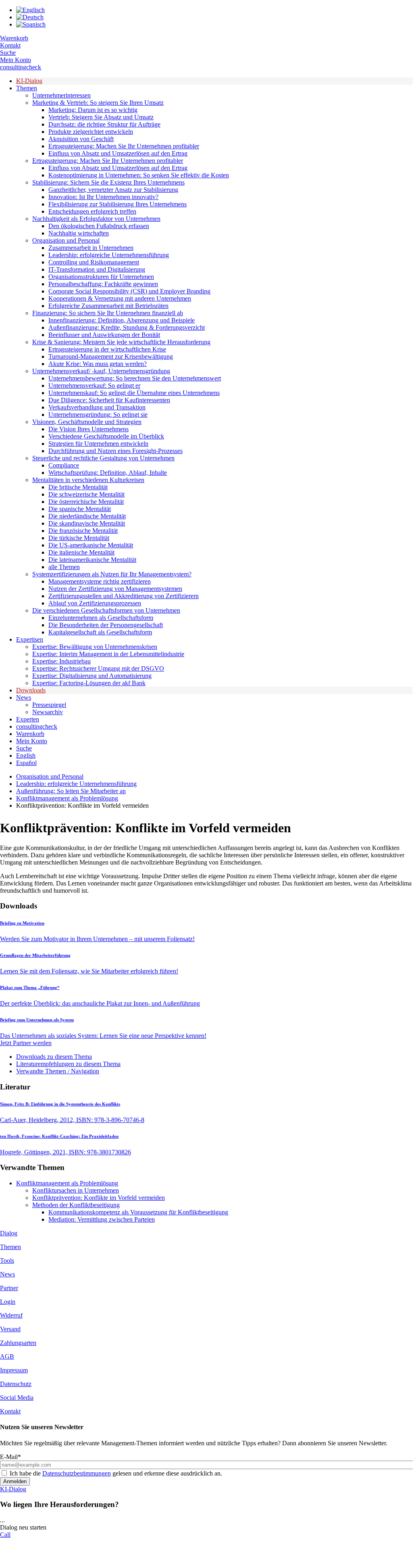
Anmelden (15, 1481)
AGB (7, 1356)
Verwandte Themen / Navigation (57, 1071)
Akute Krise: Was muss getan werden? (97, 363)
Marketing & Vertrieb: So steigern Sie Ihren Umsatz (98, 102)
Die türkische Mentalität (78, 537)
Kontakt (10, 45)
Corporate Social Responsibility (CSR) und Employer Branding (129, 291)
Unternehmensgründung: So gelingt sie (98, 414)
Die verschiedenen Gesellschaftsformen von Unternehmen (106, 610)
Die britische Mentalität (78, 487)
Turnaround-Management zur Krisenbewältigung (110, 356)
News (23, 697)
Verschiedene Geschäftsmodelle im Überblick (106, 436)
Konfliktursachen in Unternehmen (75, 1190)
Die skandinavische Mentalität (86, 523)
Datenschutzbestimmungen (76, 1473)
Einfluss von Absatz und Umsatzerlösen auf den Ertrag (117, 153)
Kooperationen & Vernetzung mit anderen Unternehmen (119, 298)
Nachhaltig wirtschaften (78, 233)
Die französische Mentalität (83, 530)
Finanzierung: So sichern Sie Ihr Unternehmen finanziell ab (107, 313)
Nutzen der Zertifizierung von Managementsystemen (115, 588)
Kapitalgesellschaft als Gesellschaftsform (100, 632)
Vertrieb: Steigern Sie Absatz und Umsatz (101, 117)
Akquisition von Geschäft (81, 138)
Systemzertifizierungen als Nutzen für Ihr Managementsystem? (111, 574)
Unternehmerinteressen (61, 95)
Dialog (8, 1233)
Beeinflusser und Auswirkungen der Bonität (104, 334)
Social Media (16, 1397)
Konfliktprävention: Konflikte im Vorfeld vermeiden (98, 1197)
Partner (9, 1287)
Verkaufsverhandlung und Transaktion (97, 407)
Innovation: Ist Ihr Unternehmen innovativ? (103, 196)
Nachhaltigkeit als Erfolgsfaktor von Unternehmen (96, 218)
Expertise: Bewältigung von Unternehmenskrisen (94, 646)
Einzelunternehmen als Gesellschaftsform (100, 617)
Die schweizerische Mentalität (86, 494)
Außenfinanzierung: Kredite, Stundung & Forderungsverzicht (126, 327)
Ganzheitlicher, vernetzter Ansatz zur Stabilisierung (113, 189)
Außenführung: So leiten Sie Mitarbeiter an (71, 791)
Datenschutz (15, 1383)
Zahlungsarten (18, 1342)
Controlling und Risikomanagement (93, 262)
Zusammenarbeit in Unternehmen (90, 247)
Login (7, 1301)
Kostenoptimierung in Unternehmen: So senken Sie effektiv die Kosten (138, 175)
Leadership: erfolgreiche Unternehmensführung (108, 254)
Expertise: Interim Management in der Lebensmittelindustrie (108, 654)
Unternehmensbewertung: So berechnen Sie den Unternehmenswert (134, 378)
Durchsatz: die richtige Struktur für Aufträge (104, 124)
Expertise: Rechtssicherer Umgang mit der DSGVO (98, 668)
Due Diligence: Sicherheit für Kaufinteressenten (109, 400)
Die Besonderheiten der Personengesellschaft (105, 624)
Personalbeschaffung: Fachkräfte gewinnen (103, 284)
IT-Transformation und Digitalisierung (96, 269)
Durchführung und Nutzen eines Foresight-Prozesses (115, 450)
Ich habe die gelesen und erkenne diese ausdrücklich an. (116, 1473)
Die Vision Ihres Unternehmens (88, 429)
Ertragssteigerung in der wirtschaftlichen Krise (107, 349)
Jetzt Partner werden (26, 1042)
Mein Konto (15, 59)
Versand (10, 1329)
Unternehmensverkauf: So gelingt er (94, 385)
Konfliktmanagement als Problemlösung (67, 798)
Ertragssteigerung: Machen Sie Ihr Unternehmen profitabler (123, 146)
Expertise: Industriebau (61, 661)
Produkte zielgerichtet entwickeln (90, 131)
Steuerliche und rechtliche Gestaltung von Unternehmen (103, 458)
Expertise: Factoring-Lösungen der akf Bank (89, 683)
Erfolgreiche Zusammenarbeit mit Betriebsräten (108, 305)
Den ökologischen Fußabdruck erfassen (98, 225)
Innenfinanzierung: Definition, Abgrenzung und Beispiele (121, 320)
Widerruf (11, 1315)
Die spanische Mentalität (79, 508)
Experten (27, 719)
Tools (7, 1260)
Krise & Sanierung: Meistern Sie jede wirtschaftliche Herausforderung (121, 342)
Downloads (31, 690)
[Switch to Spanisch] (31, 24)
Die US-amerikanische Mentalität (90, 545)
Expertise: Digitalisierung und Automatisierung (92, 675)
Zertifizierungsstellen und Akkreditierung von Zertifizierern (123, 595)
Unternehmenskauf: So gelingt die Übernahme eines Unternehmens (134, 392)
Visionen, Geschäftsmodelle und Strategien (86, 421)
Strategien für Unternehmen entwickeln (98, 443)
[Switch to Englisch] (30, 9)
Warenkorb (14, 38)
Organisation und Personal (66, 240)
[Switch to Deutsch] (30, 17)
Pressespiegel (49, 704)
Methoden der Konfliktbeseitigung (76, 1204)
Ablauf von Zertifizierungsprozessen (94, 603)
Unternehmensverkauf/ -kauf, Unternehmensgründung (101, 371)
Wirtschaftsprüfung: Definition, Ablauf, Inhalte (107, 472)
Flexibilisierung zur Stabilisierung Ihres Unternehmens (117, 204)
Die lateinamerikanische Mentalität (92, 559)
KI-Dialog (29, 80)
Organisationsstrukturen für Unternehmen (101, 276)
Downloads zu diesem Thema (54, 1056)
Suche (8, 52)
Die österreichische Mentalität (86, 501)
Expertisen (29, 639)
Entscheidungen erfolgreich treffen (92, 211)
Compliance (63, 465)
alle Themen (64, 566)
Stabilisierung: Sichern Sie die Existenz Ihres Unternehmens (108, 182)
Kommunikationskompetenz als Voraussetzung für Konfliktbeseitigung (138, 1212)
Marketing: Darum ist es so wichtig (92, 109)
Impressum (14, 1370)
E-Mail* (10, 1456)
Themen (26, 88)
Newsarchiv (47, 712)
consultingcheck (20, 67)
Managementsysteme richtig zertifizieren (99, 581)
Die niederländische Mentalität (87, 516)
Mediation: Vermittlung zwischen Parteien (101, 1219)
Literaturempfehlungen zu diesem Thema (68, 1063)
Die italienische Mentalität (81, 552)
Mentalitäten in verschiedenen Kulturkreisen (88, 479)
